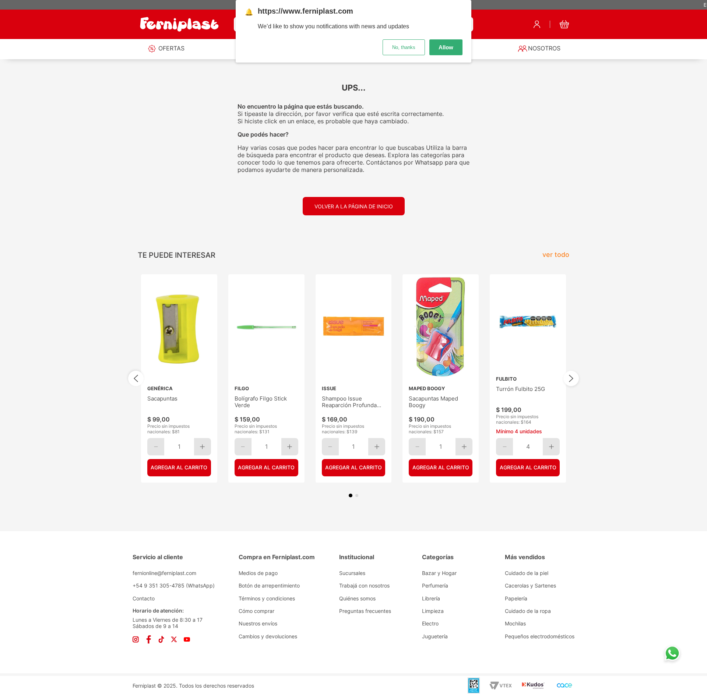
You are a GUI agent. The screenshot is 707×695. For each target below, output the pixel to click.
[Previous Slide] (136, 378)
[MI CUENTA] (537, 24)
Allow (446, 47)
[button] (350, 495)
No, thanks (403, 47)
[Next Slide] (571, 378)
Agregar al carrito (179, 467)
